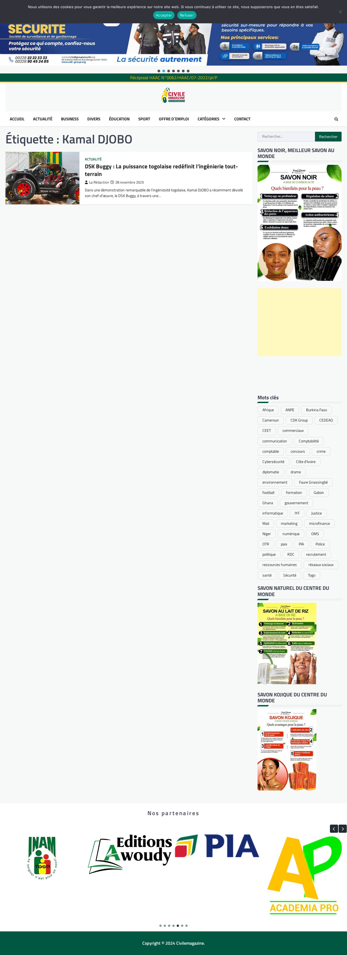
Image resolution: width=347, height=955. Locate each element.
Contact (242, 119)
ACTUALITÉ (42, 119)
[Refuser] (340, 11)
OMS (315, 534)
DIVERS (93, 119)
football (268, 493)
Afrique (268, 410)
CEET (266, 430)
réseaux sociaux (321, 565)
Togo (311, 575)
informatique (272, 513)
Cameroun (270, 420)
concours (298, 451)
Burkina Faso (316, 410)
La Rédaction (99, 182)
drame (296, 472)
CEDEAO (326, 420)
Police (320, 544)
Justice (316, 513)
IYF (297, 513)
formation (294, 493)
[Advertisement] (300, 322)
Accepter (164, 15)
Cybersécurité (273, 462)
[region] (173, 36)
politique (269, 554)
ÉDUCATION (119, 119)
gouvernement (296, 503)
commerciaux (293, 430)
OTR (265, 544)
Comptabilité (309, 441)
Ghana (267, 503)
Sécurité (289, 575)
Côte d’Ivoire (306, 462)
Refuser (187, 15)
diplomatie (270, 472)
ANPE (289, 410)
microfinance (319, 523)
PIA (301, 544)
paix (284, 544)
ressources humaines (279, 565)
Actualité (93, 159)
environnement (274, 482)
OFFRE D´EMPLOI (174, 119)
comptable (270, 451)
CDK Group (299, 420)
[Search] (336, 119)
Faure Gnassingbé (313, 482)
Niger (266, 534)
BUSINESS (70, 119)
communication (274, 441)
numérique (291, 534)
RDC (290, 554)
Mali (265, 523)
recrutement (316, 554)
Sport (144, 119)
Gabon (319, 493)
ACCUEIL (17, 119)
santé (267, 575)
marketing (289, 523)
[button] (159, 71)
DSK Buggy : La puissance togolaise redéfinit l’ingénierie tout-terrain (161, 170)
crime (321, 451)
